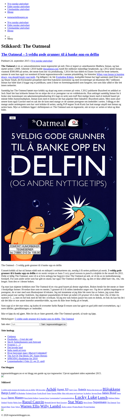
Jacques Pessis (96, 393)
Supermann (100, 402)
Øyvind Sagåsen (89, 407)
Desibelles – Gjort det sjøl (19, 339)
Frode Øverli (41, 393)
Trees (13, 407)
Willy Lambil (50, 406)
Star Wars (75, 402)
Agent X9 (63, 389)
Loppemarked (55, 398)
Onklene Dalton (114, 398)
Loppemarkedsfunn (67, 398)
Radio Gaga (17, 402)
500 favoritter (40, 390)
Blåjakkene (111, 389)
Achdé (51, 389)
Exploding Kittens (65, 77)
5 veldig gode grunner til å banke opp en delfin (37, 319)
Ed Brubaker (20, 393)
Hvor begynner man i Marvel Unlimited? (27, 353)
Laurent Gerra (44, 398)
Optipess (11, 336)
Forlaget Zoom (31, 393)
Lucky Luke (86, 397)
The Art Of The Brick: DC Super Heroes (27, 355)
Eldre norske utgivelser (18, 6)
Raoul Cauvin (33, 402)
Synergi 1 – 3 (13, 344)
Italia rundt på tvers (16, 350)
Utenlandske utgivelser (18, 9)
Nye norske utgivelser (18, 3)
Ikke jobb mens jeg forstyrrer (72, 393)
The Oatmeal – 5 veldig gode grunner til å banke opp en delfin (50, 54)
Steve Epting (88, 402)
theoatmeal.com (50, 68)
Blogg (10, 12)
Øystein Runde (77, 407)
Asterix (82, 389)
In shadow (87, 393)
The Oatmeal (67, 319)
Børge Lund (8, 393)
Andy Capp (73, 390)
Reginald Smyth (50, 402)
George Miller (56, 393)
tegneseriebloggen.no (17, 17)
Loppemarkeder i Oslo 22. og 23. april (26, 361)
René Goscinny (62, 402)
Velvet (17, 407)
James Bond (109, 393)
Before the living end (94, 390)
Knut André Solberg (31, 398)
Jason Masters (16, 397)
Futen (49, 393)
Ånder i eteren (67, 407)
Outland (4, 402)
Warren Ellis (30, 406)
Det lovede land (15, 347)
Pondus (10, 402)
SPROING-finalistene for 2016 (22, 358)
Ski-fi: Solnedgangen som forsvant (24, 342)
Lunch (103, 397)
